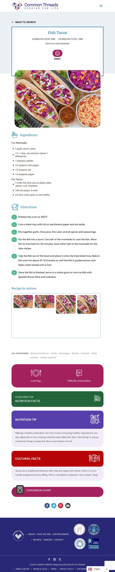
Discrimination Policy (87, 569)
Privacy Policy (67, 569)
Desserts (85, 353)
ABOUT (31, 534)
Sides (94, 353)
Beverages (64, 353)
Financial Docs (40, 569)
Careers (47, 539)
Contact (59, 539)
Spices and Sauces (39, 353)
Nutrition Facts (27, 399)
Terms (53, 569)
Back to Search (25, 22)
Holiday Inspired (48, 357)
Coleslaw (51, 276)
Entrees (34, 357)
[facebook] (49, 560)
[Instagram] (54, 560)
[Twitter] (60, 560)
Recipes (37, 539)
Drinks (54, 353)
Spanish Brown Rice (29, 276)
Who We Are (43, 534)
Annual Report (23, 569)
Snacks (75, 353)
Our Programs (61, 534)
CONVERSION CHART (38, 490)
